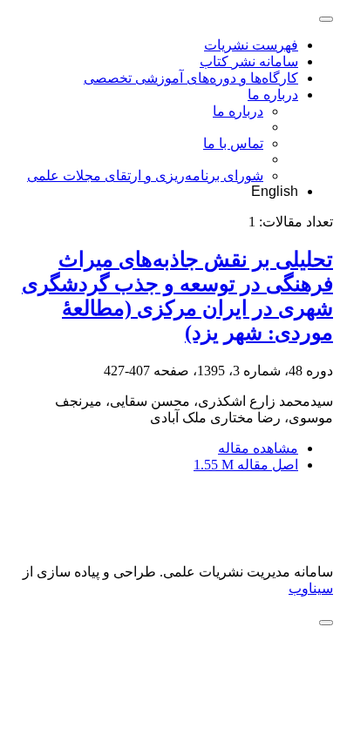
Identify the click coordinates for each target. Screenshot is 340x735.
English (274, 191)
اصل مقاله (246, 464)
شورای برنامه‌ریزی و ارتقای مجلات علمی (145, 175)
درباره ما (273, 94)
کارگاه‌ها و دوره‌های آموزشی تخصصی (191, 78)
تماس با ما (233, 143)
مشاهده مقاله (258, 448)
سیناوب (311, 588)
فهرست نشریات (251, 44)
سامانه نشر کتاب (249, 61)
